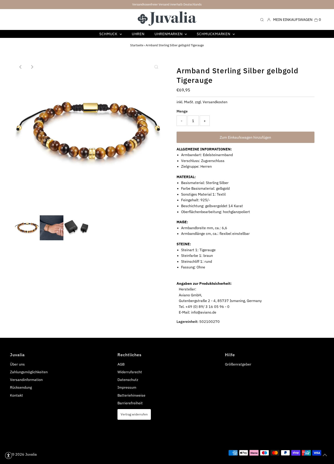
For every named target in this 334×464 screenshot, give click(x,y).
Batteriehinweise (131, 395)
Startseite (136, 45)
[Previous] (21, 67)
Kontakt (16, 395)
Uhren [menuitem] (138, 34)
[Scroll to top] (324, 454)
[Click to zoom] (156, 67)
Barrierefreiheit (130, 403)
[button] (8, 455)
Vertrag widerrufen (134, 414)
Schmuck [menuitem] (108, 34)
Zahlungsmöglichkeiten (29, 372)
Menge (182, 111)
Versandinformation (26, 379)
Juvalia (31, 454)
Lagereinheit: (187, 321)
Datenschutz (127, 379)
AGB (121, 364)
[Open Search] (262, 19)
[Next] (32, 67)
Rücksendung (21, 387)
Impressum (126, 387)
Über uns (17, 364)
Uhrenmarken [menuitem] (169, 34)
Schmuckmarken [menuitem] (214, 34)
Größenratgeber (238, 364)
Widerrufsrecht (129, 372)
